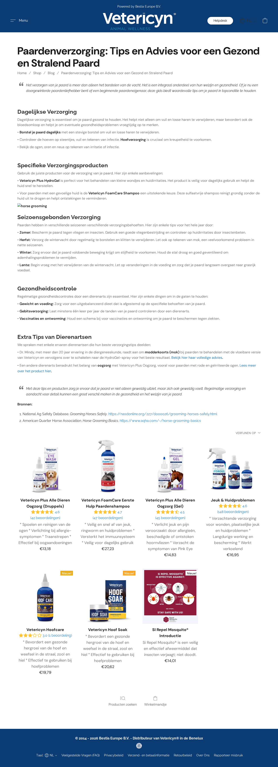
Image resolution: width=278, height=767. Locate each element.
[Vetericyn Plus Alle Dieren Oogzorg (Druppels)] (45, 467)
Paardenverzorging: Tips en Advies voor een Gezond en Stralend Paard (117, 73)
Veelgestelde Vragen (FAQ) (80, 755)
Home (22, 73)
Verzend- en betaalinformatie (148, 755)
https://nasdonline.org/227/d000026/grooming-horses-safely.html (162, 414)
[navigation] (247, 20)
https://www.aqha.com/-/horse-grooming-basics (160, 421)
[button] (139, 20)
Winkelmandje (155, 704)
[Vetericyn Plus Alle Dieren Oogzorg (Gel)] (170, 467)
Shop (37, 73)
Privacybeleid (113, 755)
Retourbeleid (183, 755)
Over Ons (203, 755)
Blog (51, 73)
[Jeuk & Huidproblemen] (233, 467)
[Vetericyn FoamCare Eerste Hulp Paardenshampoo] (108, 467)
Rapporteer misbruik (228, 755)
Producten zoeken (123, 704)
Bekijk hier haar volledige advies (196, 357)
